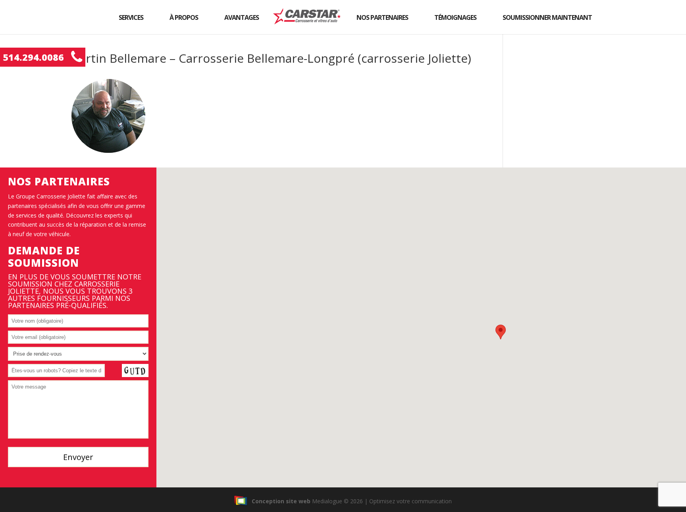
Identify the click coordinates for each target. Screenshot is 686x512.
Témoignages (455, 17)
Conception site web (281, 501)
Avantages (241, 17)
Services (131, 17)
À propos (184, 17)
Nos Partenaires (382, 17)
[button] (500, 332)
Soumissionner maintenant (547, 17)
